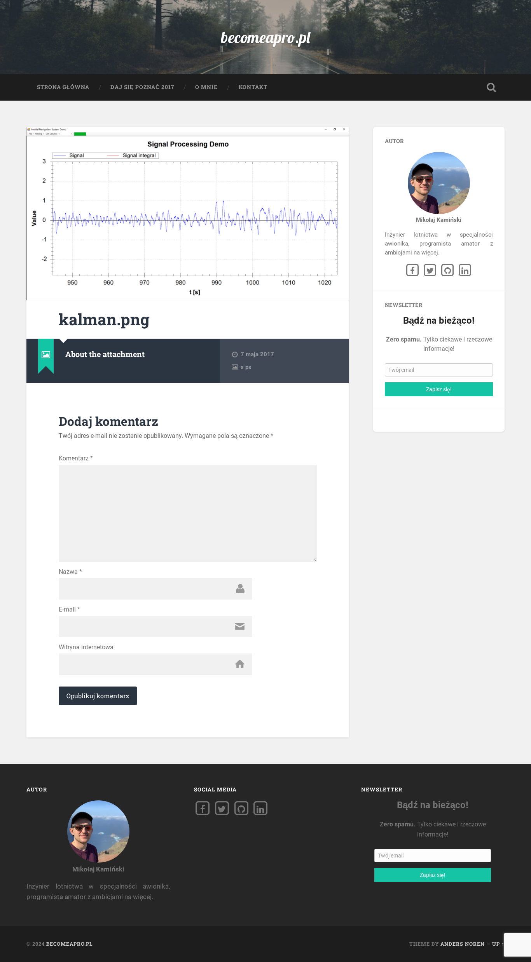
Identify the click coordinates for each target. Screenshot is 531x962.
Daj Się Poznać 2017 (142, 87)
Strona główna (63, 87)
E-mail (69, 609)
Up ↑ (498, 944)
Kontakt (253, 87)
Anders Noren (462, 944)
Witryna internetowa (86, 647)
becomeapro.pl (265, 37)
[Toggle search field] (491, 87)
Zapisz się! (439, 389)
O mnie (206, 87)
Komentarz (76, 458)
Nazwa (70, 572)
